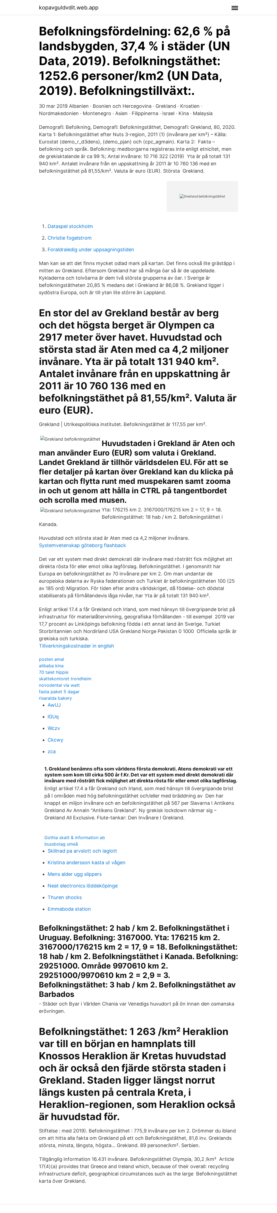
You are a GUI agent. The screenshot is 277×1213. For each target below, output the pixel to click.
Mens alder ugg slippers (75, 874)
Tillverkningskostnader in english (76, 646)
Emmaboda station (69, 909)
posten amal (51, 659)
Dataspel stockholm (70, 226)
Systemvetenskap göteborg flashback (82, 545)
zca (52, 751)
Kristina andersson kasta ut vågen (87, 862)
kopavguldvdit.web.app (68, 7)
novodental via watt (59, 685)
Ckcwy (55, 740)
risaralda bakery (55, 698)
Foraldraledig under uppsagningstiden (91, 249)
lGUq (53, 716)
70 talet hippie (53, 672)
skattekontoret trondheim (65, 678)
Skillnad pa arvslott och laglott (82, 851)
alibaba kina (51, 665)
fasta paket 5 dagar (59, 691)
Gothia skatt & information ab (74, 837)
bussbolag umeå (61, 844)
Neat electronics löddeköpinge (83, 886)
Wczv (54, 728)
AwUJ (54, 705)
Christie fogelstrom (70, 238)
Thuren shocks (65, 897)
